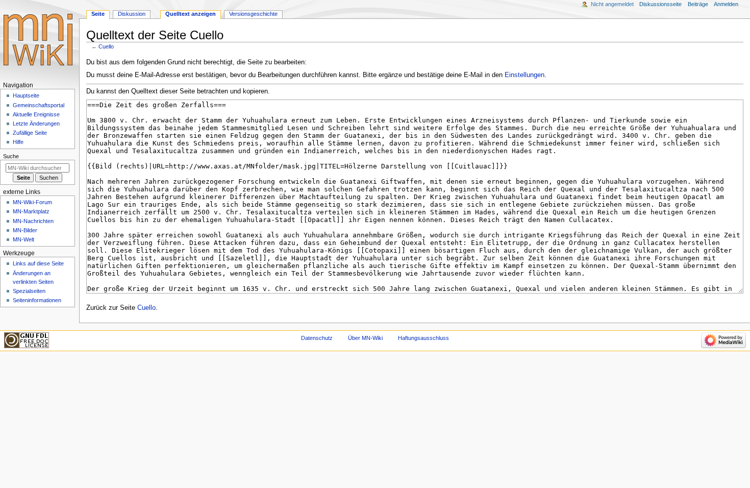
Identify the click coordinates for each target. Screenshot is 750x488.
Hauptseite (26, 95)
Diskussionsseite (660, 4)
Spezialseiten (29, 291)
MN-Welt (23, 239)
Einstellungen (524, 75)
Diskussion (131, 14)
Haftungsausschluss (423, 338)
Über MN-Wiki (365, 338)
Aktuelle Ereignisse (36, 114)
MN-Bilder (25, 230)
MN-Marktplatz (31, 211)
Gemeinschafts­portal (38, 105)
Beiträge (698, 4)
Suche (11, 156)
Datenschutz (317, 338)
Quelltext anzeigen (190, 14)
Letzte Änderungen (36, 123)
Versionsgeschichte (253, 14)
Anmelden (726, 4)
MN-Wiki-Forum (32, 202)
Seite (98, 14)
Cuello (106, 46)
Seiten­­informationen (37, 300)
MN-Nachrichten (33, 221)
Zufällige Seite (30, 133)
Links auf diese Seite (38, 263)
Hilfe (18, 142)
